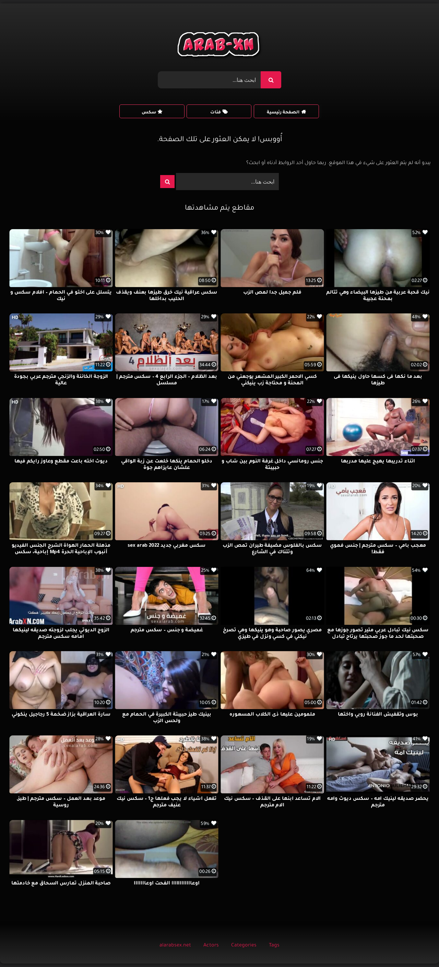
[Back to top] (417, 946)
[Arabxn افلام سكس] (219, 46)
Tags (274, 946)
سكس (149, 112)
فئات (215, 112)
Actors (211, 946)
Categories (244, 946)
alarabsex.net (175, 946)
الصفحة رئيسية (283, 112)
